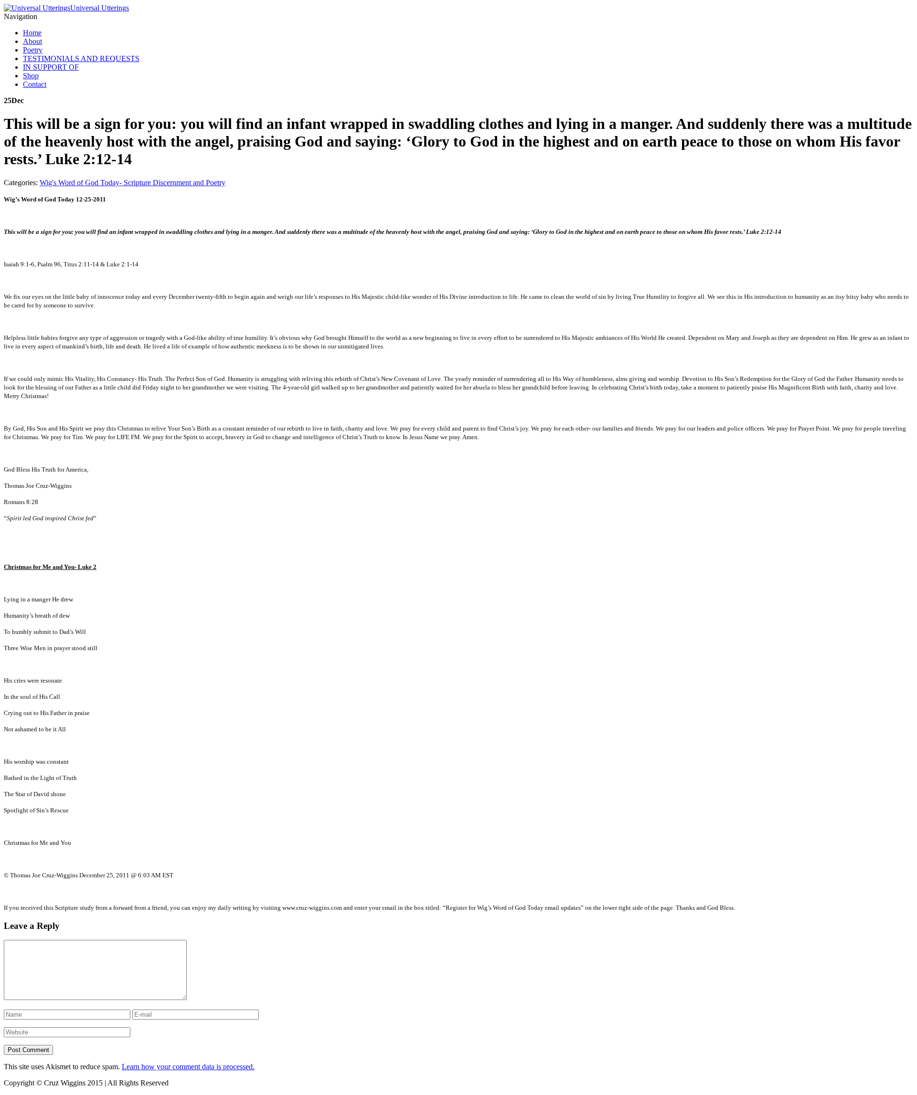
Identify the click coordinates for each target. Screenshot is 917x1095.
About (32, 41)
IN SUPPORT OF (51, 67)
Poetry (33, 50)
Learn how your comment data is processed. (188, 1067)
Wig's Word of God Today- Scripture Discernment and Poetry (132, 183)
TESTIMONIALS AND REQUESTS (81, 58)
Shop (31, 76)
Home (32, 33)
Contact (34, 84)
